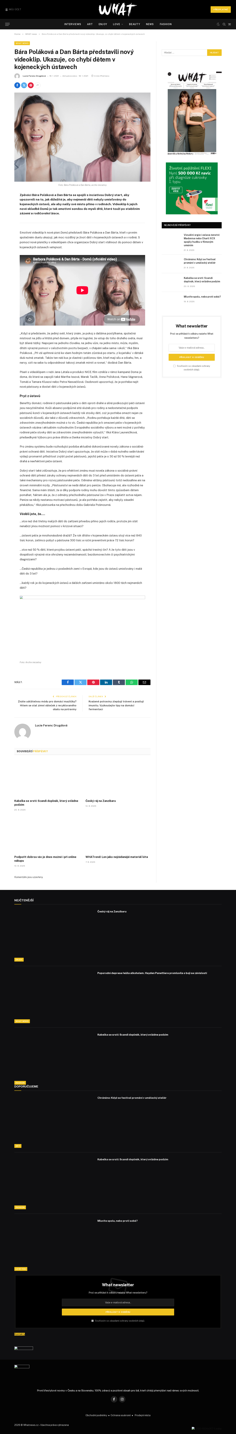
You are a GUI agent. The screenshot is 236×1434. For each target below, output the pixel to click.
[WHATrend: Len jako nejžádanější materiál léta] (118, 834)
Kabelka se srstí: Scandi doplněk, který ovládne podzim (46, 802)
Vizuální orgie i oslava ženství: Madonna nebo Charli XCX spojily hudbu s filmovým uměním (202, 240)
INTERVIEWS (72, 24)
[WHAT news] (118, 9)
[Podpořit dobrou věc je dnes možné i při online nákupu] (46, 834)
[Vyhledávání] (224, 24)
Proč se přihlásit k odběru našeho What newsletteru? (118, 1292)
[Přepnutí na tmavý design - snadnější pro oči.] (218, 24)
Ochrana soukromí (121, 1415)
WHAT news (22, 43)
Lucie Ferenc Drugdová (34, 76)
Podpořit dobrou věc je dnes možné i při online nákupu (45, 858)
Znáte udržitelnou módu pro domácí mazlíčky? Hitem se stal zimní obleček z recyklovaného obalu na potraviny (47, 705)
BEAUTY (134, 24)
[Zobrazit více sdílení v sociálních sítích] (37, 85)
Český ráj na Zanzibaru (101, 801)
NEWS (150, 24)
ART (90, 24)
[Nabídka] (7, 24)
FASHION (166, 24)
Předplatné (221, 9)
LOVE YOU (21, 1269)
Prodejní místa (142, 1415)
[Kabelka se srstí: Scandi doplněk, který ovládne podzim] (46, 778)
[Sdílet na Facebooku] (17, 85)
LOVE (116, 24)
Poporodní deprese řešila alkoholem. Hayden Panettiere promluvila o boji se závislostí (152, 973)
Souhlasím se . (120, 1320)
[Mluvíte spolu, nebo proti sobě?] (171, 301)
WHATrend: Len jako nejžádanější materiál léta (117, 857)
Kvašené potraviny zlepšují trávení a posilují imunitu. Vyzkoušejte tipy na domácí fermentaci (116, 705)
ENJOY (103, 24)
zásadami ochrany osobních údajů (127, 1320)
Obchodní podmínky (96, 1415)
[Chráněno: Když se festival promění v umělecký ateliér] (171, 263)
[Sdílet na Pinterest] (31, 85)
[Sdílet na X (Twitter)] (24, 85)
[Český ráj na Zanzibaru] (118, 778)
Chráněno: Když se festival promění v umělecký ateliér (200, 261)
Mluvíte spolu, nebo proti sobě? (202, 296)
